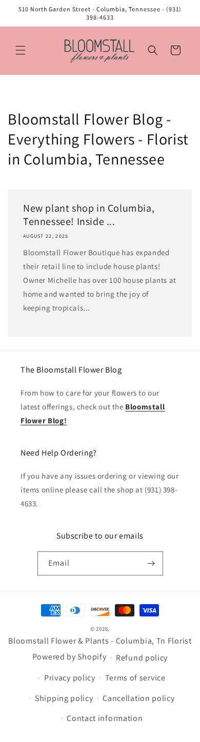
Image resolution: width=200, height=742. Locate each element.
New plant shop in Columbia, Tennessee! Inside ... (88, 214)
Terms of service (135, 677)
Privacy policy (69, 677)
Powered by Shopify (69, 656)
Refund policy (142, 657)
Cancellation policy (138, 698)
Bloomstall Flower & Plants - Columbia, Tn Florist (99, 640)
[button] (20, 50)
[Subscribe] (151, 563)
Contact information (105, 718)
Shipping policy (64, 698)
